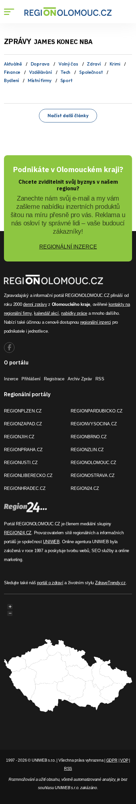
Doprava (40, 64)
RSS (99, 378)
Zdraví (93, 64)
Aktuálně (13, 64)
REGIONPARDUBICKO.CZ (96, 410)
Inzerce (11, 378)
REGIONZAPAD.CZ (23, 423)
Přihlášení (31, 378)
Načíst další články (68, 115)
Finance (12, 72)
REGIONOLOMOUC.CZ (93, 462)
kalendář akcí (46, 313)
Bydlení (11, 80)
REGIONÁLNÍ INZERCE (68, 247)
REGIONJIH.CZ (19, 436)
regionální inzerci (95, 322)
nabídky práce (74, 313)
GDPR (112, 760)
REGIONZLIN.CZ (87, 449)
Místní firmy (39, 80)
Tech (65, 72)
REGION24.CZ (85, 488)
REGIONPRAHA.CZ (23, 449)
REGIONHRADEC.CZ (25, 488)
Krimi (115, 64)
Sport (66, 80)
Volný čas (68, 64)
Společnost (90, 72)
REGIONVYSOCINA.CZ (94, 423)
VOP (124, 760)
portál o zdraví (50, 582)
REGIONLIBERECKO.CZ (28, 475)
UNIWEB (51, 541)
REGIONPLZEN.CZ (23, 410)
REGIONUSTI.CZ (21, 462)
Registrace (54, 378)
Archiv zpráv (80, 378)
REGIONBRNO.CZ (89, 436)
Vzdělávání (40, 72)
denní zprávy (35, 304)
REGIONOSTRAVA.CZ (93, 475)
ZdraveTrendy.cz (110, 582)
